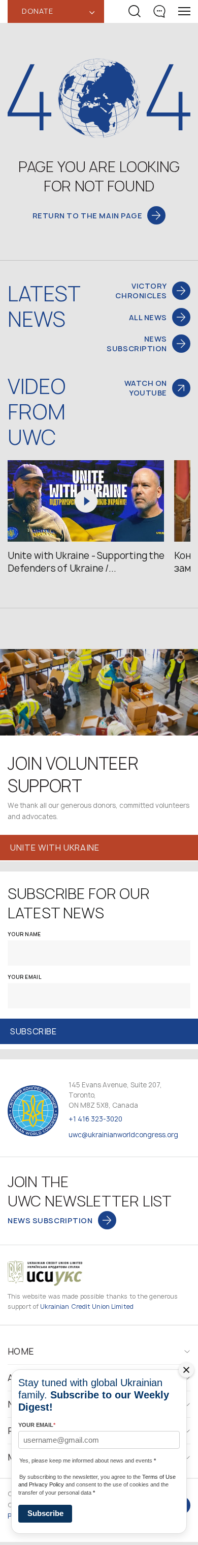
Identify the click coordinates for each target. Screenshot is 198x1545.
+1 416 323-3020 (95, 1118)
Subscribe (45, 1513)
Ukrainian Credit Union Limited (87, 1306)
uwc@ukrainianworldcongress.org (123, 1134)
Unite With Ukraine (55, 847)
